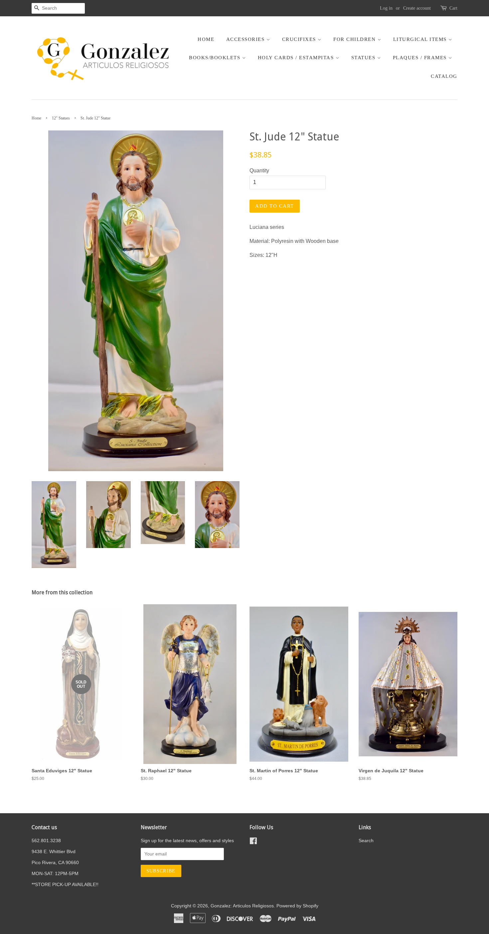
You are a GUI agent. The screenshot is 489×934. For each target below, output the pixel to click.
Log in (386, 8)
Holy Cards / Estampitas (297, 57)
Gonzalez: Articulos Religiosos (242, 905)
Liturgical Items (421, 39)
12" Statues (61, 118)
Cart (453, 8)
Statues (364, 57)
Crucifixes (300, 39)
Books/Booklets (215, 57)
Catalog (444, 76)
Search (366, 840)
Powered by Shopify (297, 905)
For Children (355, 39)
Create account (417, 8)
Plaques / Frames (421, 57)
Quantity (259, 170)
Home (206, 39)
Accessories (246, 39)
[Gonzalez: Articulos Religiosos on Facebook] (253, 842)
